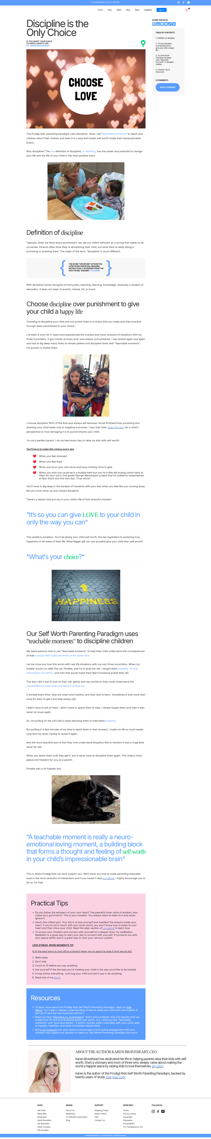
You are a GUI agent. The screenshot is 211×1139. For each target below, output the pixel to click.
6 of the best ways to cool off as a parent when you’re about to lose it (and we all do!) (82, 951)
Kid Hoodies (43, 1130)
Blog (128, 10)
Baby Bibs (42, 1114)
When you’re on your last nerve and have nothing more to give (75, 467)
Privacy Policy (129, 1114)
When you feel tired (50, 461)
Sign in (161, 10)
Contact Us (100, 1120)
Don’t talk (40, 961)
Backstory (70, 1114)
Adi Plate (41, 1110)
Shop (109, 10)
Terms (126, 1110)
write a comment (168, 87)
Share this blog (160, 20)
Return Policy (101, 1114)
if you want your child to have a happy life (39, 43)
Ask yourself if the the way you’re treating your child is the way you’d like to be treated (85, 969)
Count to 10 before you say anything (56, 965)
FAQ (96, 1117)
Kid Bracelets (43, 1123)
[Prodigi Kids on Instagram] (178, 2)
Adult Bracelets (44, 1120)
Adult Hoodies (43, 1127)
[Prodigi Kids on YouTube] (188, 2)
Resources (45, 997)
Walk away (41, 957)
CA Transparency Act (133, 1127)
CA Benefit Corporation (76, 1117)
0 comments (162, 80)
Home (100, 10)
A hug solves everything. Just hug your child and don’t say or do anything (78, 973)
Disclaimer (128, 1120)
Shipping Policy (102, 1110)
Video (137, 10)
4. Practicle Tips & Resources (163, 71)
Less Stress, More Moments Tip (52, 945)
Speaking (148, 10)
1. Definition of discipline (165, 38)
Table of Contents (165, 33)
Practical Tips (49, 903)
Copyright (127, 1117)
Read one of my (47, 977)
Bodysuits (41, 1117)
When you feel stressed (53, 456)
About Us (70, 1110)
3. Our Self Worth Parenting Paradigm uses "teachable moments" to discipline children (165, 59)
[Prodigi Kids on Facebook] (183, 2)
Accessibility (129, 1123)
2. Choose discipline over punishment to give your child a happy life (165, 46)
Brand (119, 10)
